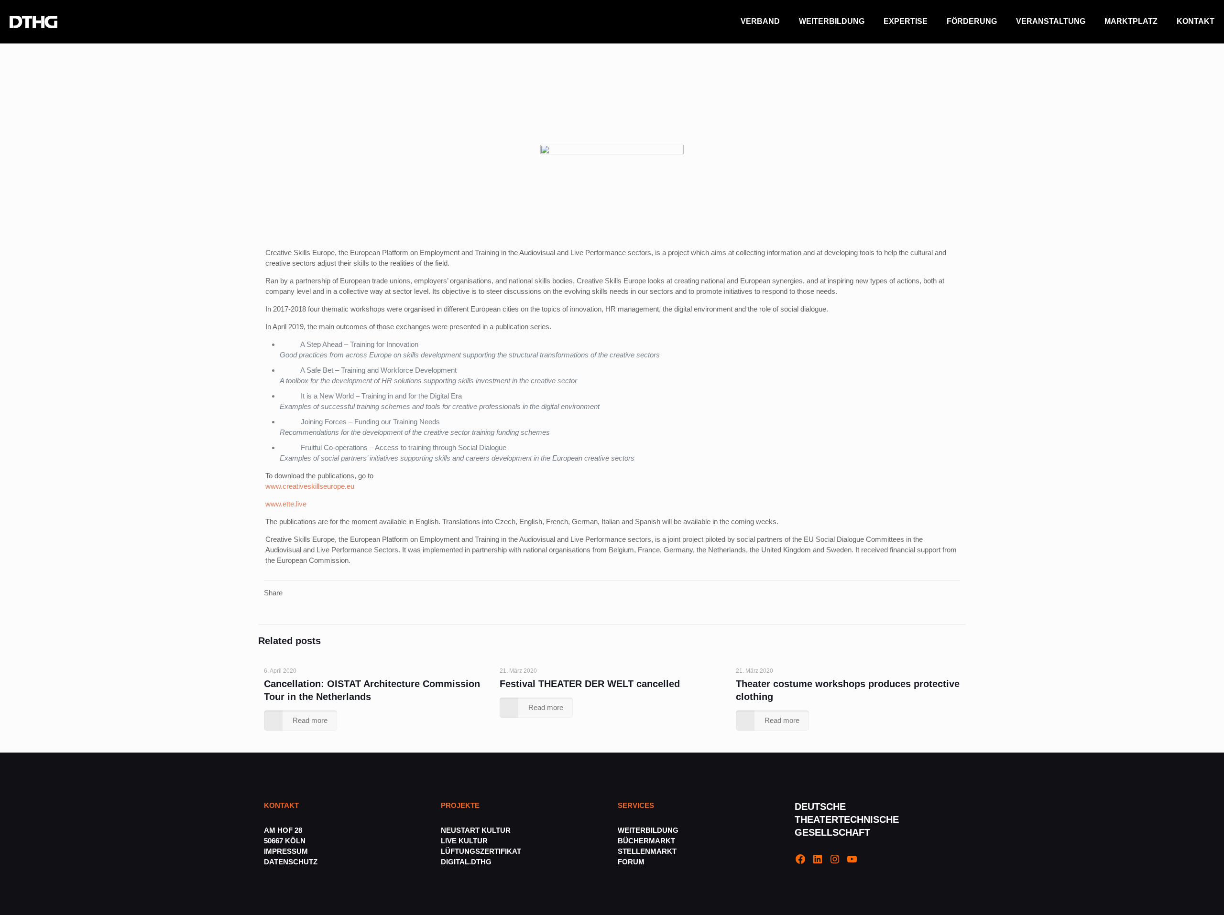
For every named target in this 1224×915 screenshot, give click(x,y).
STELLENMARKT (647, 851)
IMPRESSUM (286, 851)
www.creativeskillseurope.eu (309, 486)
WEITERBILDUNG (648, 830)
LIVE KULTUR (464, 841)
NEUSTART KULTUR (476, 830)
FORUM (631, 862)
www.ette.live (285, 504)
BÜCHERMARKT (646, 841)
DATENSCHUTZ (291, 862)
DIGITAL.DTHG (466, 862)
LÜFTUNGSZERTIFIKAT (481, 851)
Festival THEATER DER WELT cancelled (590, 683)
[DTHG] (33, 21)
